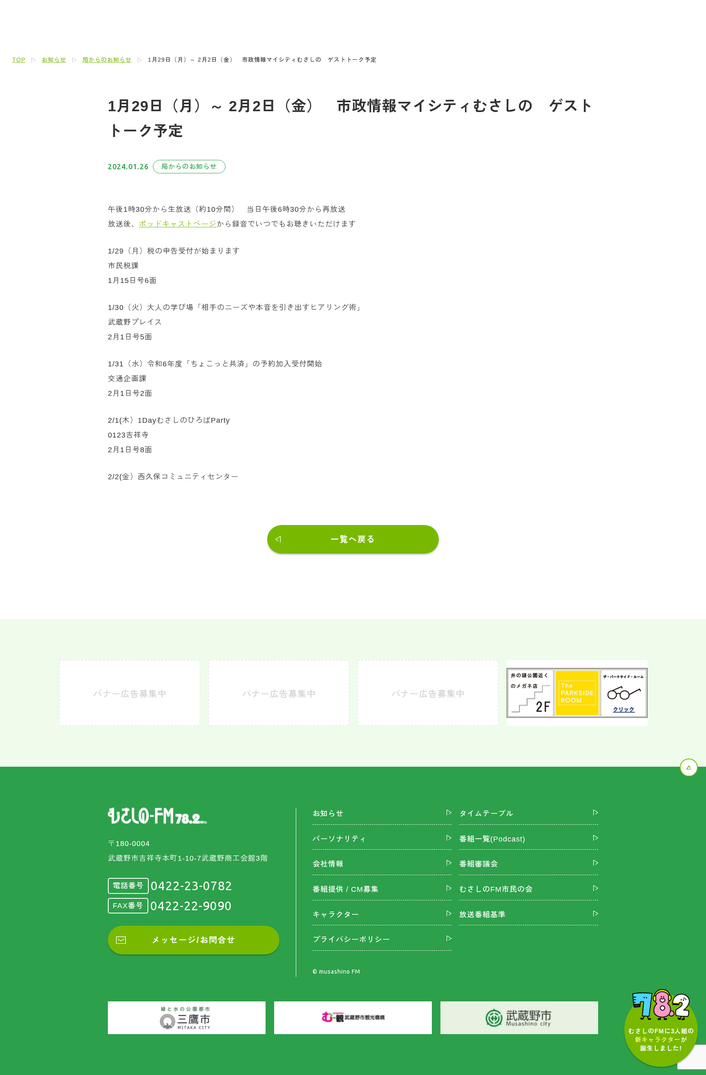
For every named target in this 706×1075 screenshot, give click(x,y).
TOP (18, 59)
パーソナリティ (340, 839)
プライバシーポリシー (351, 940)
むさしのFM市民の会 (496, 889)
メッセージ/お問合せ (194, 940)
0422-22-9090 (191, 906)
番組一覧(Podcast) (492, 839)
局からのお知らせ (107, 59)
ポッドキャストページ (178, 224)
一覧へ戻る (353, 539)
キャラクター (336, 915)
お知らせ (54, 59)
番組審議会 (478, 864)
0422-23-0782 (191, 886)
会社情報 (328, 864)
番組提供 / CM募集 (346, 889)
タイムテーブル (486, 814)
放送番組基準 (482, 915)
